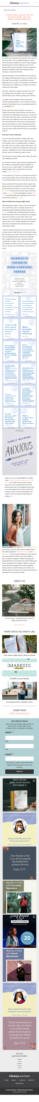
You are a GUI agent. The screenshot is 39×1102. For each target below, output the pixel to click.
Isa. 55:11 (19, 197)
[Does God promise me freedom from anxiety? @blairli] (19, 999)
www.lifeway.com (19, 1092)
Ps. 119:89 (6, 191)
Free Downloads (19, 714)
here (11, 496)
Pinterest (19, 1065)
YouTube (19, 1067)
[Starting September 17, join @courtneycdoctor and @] (19, 795)
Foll (18, 1054)
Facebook (19, 1063)
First (6, 741)
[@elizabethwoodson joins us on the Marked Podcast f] (19, 829)
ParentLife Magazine (22, 552)
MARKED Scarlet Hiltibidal (19, 679)
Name (9, 732)
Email (9, 754)
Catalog (22, 1080)
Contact (31, 1080)
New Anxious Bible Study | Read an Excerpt (19, 655)
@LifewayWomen (19, 1056)
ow (21, 1054)
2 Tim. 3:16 (10, 193)
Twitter (19, 1061)
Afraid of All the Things (29, 547)
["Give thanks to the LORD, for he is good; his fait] (19, 863)
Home (7, 1080)
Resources (19, 1083)
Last (6, 749)
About (13, 1080)
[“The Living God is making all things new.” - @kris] (19, 965)
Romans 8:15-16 (14, 171)
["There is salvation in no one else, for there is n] (19, 1033)
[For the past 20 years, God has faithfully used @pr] (19, 931)
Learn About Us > (19, 625)
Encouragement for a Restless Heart (19, 702)
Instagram (19, 1059)
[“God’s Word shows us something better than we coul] (19, 897)
